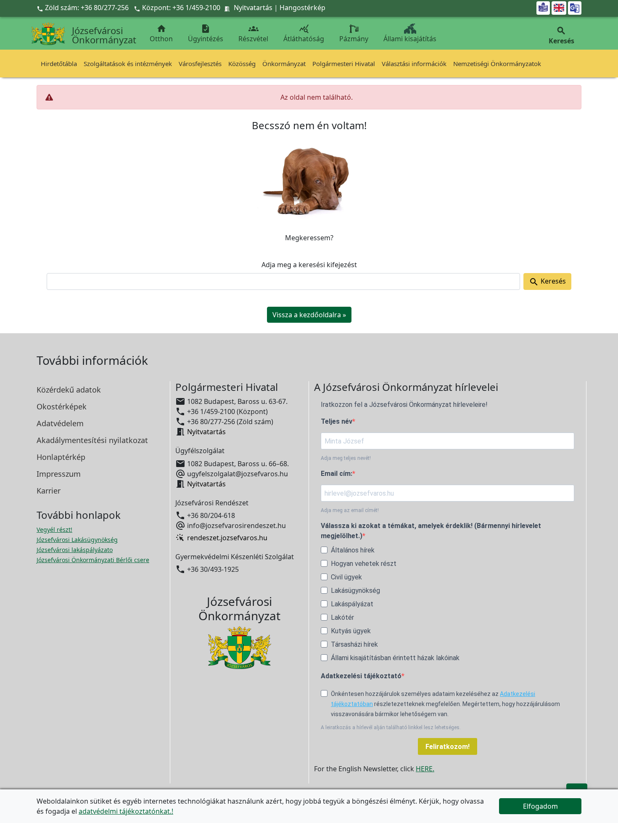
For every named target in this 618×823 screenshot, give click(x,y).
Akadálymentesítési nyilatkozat (92, 440)
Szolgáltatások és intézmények (128, 63)
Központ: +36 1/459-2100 (181, 7)
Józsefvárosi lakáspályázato (75, 550)
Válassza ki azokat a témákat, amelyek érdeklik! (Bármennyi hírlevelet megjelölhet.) (431, 531)
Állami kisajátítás (409, 38)
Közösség (242, 63)
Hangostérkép (302, 7)
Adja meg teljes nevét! (346, 458)
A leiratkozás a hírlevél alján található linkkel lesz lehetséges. (391, 727)
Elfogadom (540, 806)
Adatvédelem (60, 423)
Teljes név (336, 421)
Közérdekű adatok (69, 390)
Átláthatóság (303, 33)
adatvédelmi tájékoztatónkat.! (126, 811)
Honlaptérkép (61, 457)
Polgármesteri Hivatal (343, 63)
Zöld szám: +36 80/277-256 (83, 7)
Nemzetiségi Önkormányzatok (497, 63)
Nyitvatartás (253, 7)
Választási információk (414, 63)
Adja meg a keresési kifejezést (309, 264)
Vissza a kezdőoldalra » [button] (309, 314)
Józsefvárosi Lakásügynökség (77, 540)
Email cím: (336, 474)
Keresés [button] (561, 35)
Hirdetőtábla (59, 63)
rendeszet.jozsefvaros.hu (227, 537)
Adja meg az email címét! (350, 510)
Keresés (547, 281)
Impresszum (59, 474)
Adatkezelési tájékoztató (361, 676)
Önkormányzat (284, 63)
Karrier (49, 491)
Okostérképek (62, 406)
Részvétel (253, 33)
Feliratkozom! (447, 747)
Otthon (161, 33)
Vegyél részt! (54, 530)
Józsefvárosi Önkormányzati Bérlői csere (93, 560)
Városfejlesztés (200, 63)
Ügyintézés (205, 33)
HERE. (425, 768)
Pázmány (353, 38)
